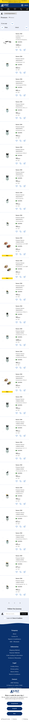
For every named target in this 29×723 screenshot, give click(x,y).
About (14, 634)
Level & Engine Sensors (10, 13)
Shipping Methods (14, 650)
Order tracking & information (14, 655)
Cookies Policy (15, 666)
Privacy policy (15, 669)
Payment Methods (15, 652)
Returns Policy (14, 671)
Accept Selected (14, 703)
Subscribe (24, 613)
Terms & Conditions (17, 618)
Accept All (14, 708)
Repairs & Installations (14, 639)
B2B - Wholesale (14, 641)
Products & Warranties (14, 658)
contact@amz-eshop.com (14, 688)
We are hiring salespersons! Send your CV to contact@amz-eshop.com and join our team (14, 1)
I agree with (14, 618)
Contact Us (14, 636)
